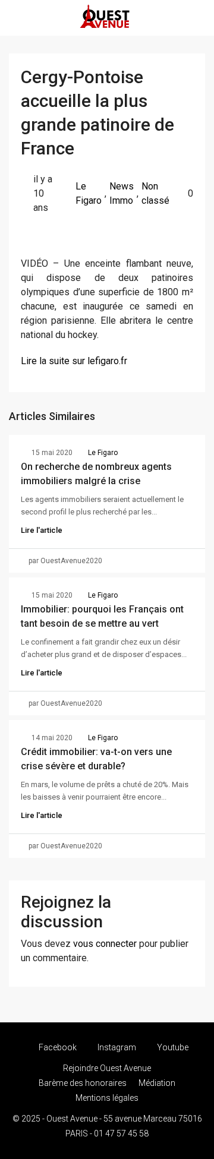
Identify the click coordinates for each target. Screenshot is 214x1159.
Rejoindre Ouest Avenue (107, 1068)
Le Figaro (88, 193)
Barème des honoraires (83, 1083)
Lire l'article (41, 530)
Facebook (57, 1047)
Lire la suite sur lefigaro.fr (74, 361)
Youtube (171, 1047)
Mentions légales (107, 1098)
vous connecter (105, 943)
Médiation (157, 1083)
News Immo (121, 193)
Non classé (155, 193)
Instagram (116, 1047)
